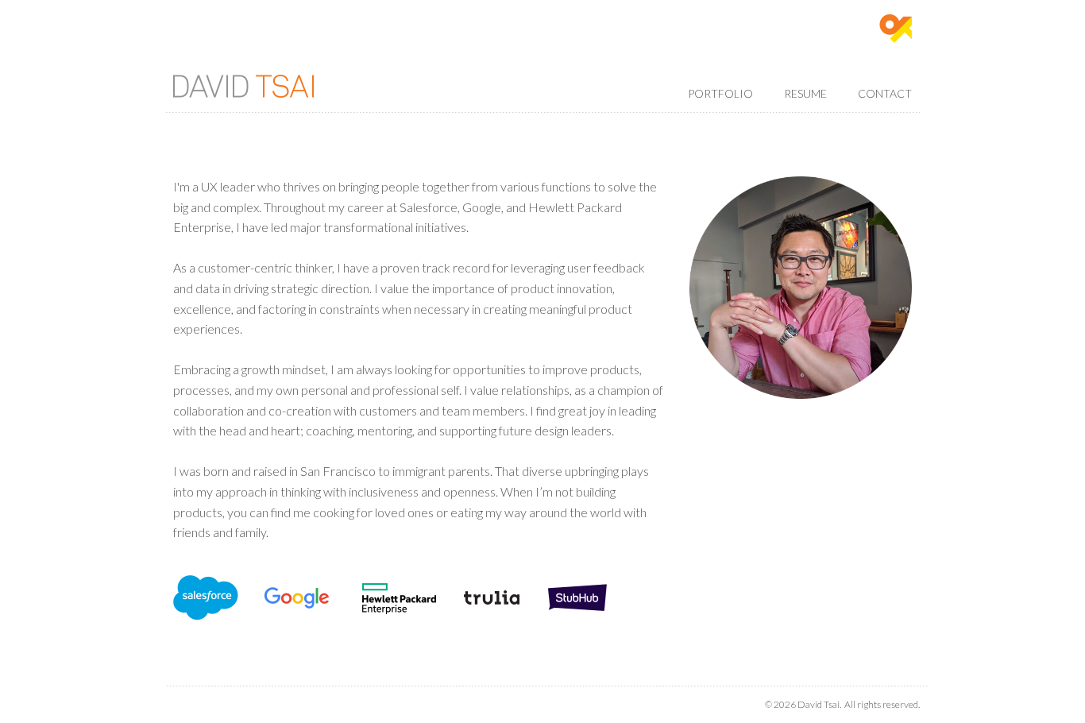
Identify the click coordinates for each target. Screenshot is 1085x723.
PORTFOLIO (720, 93)
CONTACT (885, 93)
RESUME (805, 93)
